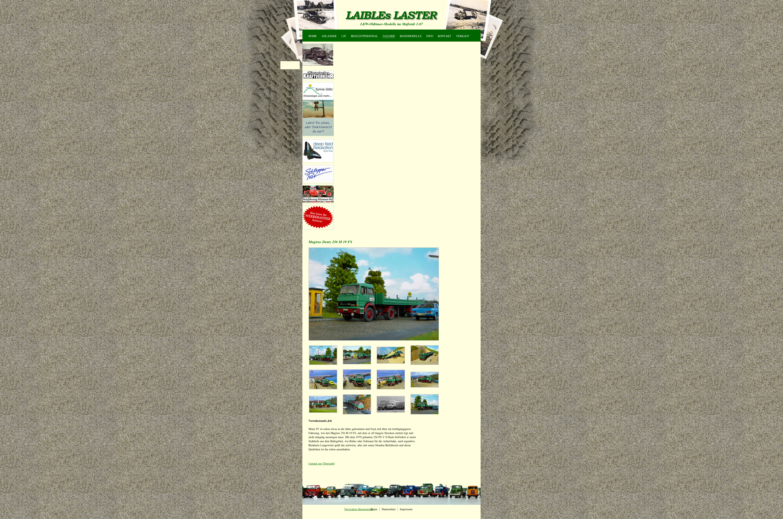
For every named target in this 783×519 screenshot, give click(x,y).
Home (313, 36)
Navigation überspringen (316, 31)
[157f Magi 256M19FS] (357, 389)
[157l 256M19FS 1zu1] (391, 411)
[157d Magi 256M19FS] (424, 364)
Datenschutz (389, 509)
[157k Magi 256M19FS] (357, 413)
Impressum (406, 509)
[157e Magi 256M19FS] (323, 388)
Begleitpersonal (364, 36)
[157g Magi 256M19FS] (391, 388)
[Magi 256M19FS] (424, 413)
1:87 (343, 36)
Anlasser (329, 36)
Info (429, 36)
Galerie (389, 36)
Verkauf (462, 36)
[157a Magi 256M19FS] (323, 364)
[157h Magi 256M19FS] (424, 386)
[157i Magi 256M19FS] (323, 412)
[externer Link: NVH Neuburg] (318, 135)
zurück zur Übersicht (322, 463)
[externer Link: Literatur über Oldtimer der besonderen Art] (318, 78)
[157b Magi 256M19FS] (357, 363)
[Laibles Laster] (391, 15)
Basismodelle (411, 36)
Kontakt (444, 36)
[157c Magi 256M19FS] (391, 363)
